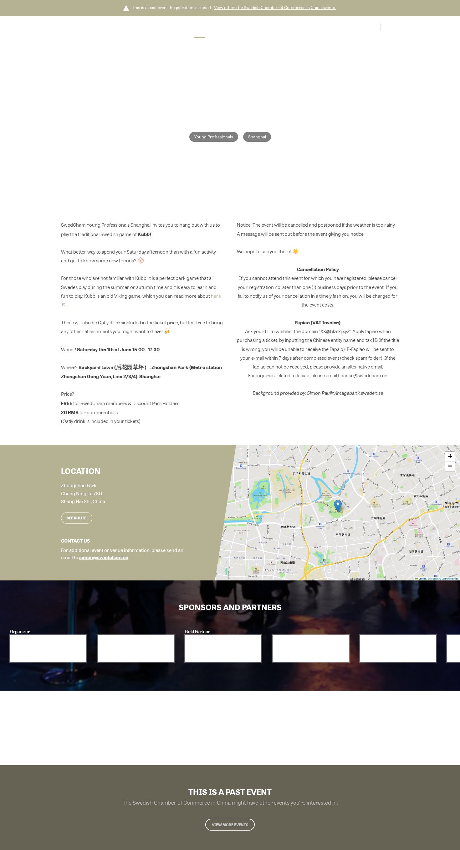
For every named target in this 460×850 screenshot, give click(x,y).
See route (76, 517)
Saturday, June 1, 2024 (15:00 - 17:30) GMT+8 (201, 71)
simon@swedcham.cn (103, 557)
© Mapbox (433, 578)
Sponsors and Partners (236, 27)
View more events (230, 824)
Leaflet (422, 578)
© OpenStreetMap (448, 578)
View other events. (275, 7)
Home (199, 27)
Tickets (275, 27)
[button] (338, 506)
